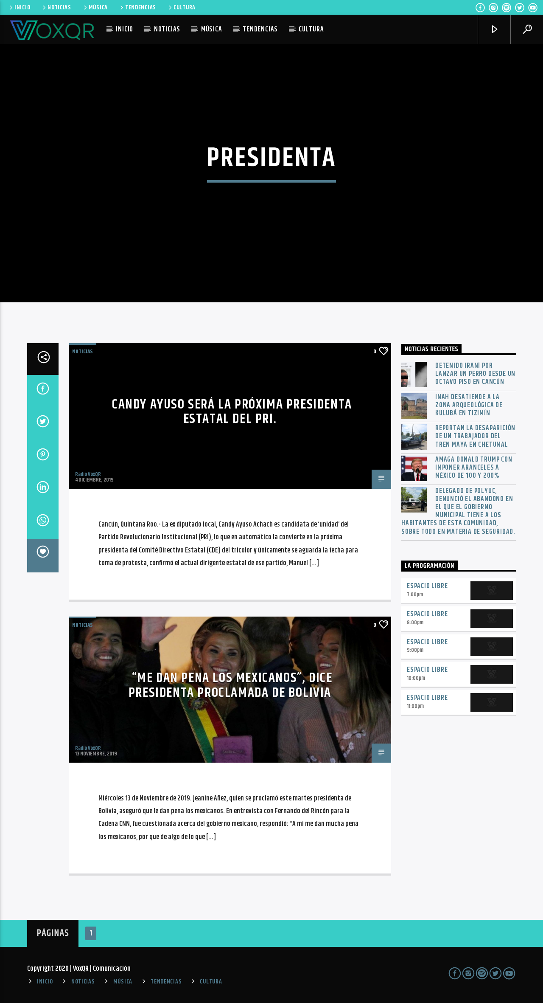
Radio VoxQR (88, 474)
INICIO (22, 7)
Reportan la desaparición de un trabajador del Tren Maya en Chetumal (475, 436)
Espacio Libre (427, 586)
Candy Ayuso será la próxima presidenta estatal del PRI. (232, 412)
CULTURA (185, 7)
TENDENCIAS (140, 7)
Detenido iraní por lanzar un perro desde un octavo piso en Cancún (475, 374)
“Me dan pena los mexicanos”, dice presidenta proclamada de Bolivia (231, 685)
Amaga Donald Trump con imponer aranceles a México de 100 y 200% (473, 468)
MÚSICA (98, 7)
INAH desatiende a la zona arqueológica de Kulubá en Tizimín (469, 405)
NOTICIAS (59, 7)
